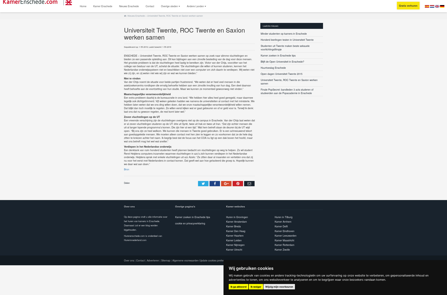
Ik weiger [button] (256, 286)
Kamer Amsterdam (236, 221)
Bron (126, 169)
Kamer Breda (233, 226)
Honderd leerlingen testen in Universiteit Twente (287, 39)
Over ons (129, 260)
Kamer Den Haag (235, 231)
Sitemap (165, 260)
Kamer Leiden (234, 240)
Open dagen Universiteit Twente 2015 (281, 74)
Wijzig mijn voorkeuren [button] (279, 286)
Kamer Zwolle (282, 249)
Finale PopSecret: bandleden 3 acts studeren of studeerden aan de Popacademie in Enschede (287, 91)
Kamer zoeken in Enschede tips (278, 55)
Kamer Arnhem (283, 221)
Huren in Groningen (237, 217)
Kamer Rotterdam (284, 245)
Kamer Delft (281, 226)
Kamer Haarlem (235, 235)
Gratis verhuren (408, 5)
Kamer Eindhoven (284, 231)
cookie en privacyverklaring (190, 223)
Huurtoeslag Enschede (273, 67)
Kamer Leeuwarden (285, 235)
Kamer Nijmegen (235, 245)
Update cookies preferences (214, 260)
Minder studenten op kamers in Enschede (284, 33)
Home (83, 6)
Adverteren (153, 260)
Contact (150, 6)
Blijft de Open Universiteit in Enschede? (282, 61)
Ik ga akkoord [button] (238, 286)
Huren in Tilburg (283, 217)
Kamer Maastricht (284, 240)
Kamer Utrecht (234, 249)
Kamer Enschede (102, 6)
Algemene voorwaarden (185, 260)
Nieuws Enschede (129, 6)
